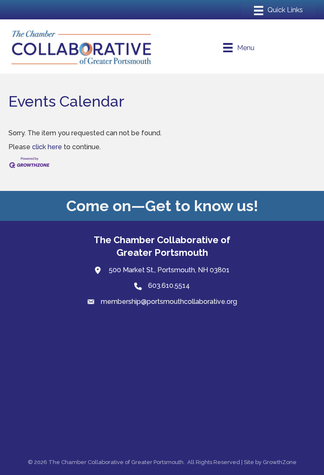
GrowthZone (280, 462)
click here (47, 147)
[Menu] (278, 10)
